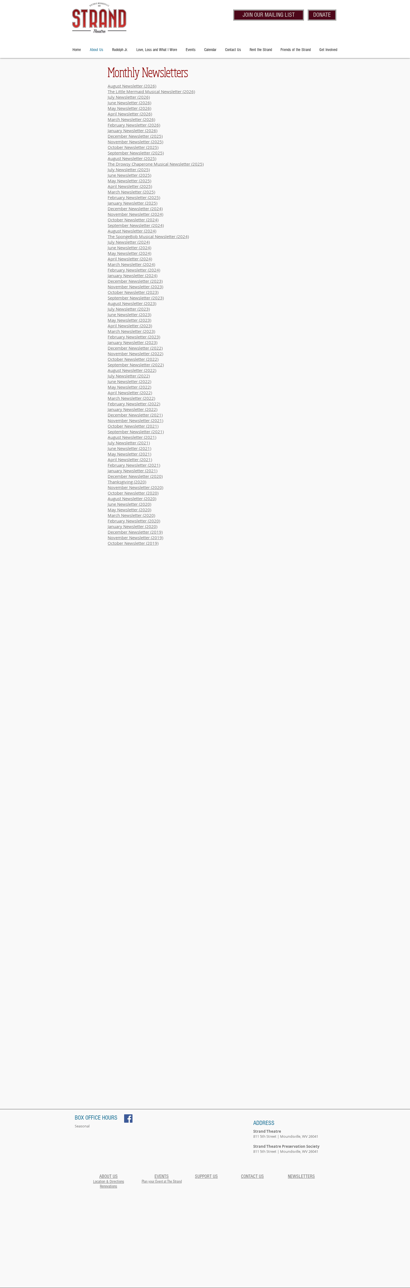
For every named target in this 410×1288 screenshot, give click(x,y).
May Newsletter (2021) (129, 454)
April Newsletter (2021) (130, 459)
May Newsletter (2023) (129, 320)
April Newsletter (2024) (130, 259)
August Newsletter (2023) (132, 303)
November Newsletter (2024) (135, 214)
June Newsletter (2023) (129, 314)
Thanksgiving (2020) (127, 482)
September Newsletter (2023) (136, 298)
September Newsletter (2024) (136, 225)
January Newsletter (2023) (132, 342)
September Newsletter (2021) (136, 431)
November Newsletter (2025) (135, 141)
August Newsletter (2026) (132, 86)
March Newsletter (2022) (131, 398)
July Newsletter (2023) (129, 309)
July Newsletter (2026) (129, 97)
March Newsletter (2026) (131, 119)
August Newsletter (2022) (132, 370)
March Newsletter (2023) (131, 331)
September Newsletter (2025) (136, 153)
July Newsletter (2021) (129, 443)
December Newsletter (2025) (135, 136)
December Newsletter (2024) (135, 208)
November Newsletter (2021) (135, 420)
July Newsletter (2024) (129, 242)
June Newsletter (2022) (129, 381)
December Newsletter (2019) (135, 532)
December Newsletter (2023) (135, 281)
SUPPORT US (206, 1176)
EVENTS (162, 1176)
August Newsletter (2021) (132, 437)
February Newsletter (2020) (134, 521)
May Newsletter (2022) (129, 387)
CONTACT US (252, 1176)
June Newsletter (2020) (129, 504)
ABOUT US (108, 1176)
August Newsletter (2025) (132, 158)
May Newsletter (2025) (129, 180)
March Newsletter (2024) (131, 264)
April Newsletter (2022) (130, 392)
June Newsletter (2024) (129, 247)
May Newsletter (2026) (129, 108)
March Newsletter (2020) (131, 515)
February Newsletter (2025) (134, 197)
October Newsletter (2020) (133, 493)
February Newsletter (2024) (134, 270)
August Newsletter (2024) (132, 231)
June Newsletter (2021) (129, 448)
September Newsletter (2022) (136, 364)
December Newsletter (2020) (135, 476)
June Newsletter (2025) (129, 175)
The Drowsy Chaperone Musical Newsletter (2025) (156, 164)
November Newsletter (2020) (135, 487)
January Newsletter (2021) (132, 470)
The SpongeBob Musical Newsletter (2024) (148, 236)
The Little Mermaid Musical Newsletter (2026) (151, 91)
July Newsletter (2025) (129, 169)
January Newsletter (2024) (132, 275)
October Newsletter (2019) (133, 543)
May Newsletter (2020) (129, 509)
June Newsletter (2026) (129, 102)
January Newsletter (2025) (132, 203)
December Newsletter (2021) (135, 415)
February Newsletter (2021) (134, 465)
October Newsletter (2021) (133, 426)
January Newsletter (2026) (132, 130)
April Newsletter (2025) (130, 186)
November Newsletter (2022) (135, 353)
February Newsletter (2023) (134, 337)
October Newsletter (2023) (133, 292)
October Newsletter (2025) (133, 147)
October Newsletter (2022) (133, 359)
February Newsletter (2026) (134, 125)
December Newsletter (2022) (135, 348)
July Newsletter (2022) (129, 376)
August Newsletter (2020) (132, 498)
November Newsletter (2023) (135, 286)
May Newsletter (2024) (129, 253)
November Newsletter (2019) (135, 537)
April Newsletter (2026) (130, 114)
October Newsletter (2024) (133, 219)
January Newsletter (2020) (132, 526)
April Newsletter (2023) (130, 325)
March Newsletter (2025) (131, 192)
